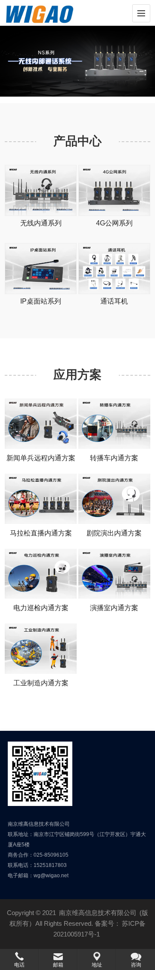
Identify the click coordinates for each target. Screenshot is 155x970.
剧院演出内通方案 (114, 533)
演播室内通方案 (114, 607)
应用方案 (77, 374)
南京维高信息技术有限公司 (97, 912)
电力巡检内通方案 (40, 607)
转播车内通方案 (114, 458)
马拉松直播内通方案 (41, 533)
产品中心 (77, 141)
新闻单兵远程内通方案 (40, 458)
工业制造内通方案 (40, 683)
